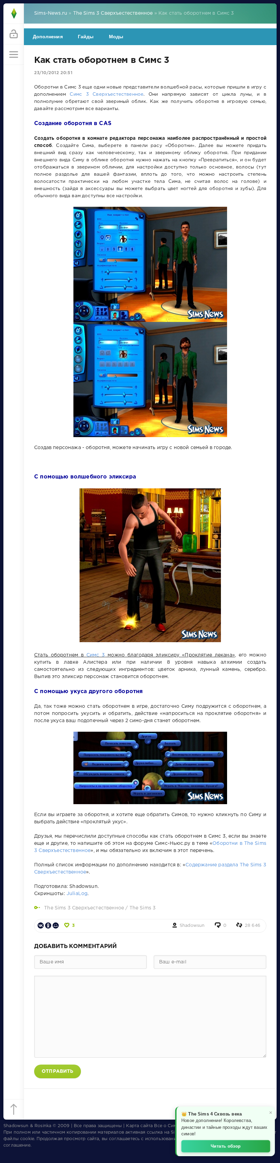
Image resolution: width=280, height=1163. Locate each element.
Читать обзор (225, 1145)
